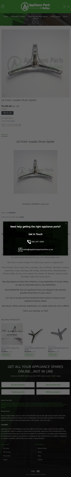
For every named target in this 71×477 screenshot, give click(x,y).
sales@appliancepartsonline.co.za (38, 249)
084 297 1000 (38, 242)
